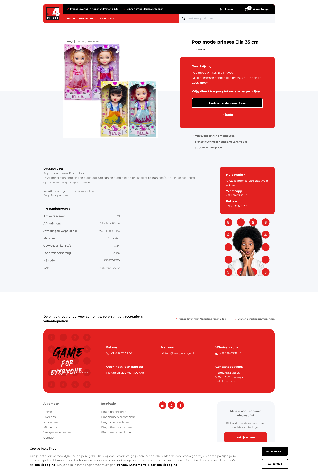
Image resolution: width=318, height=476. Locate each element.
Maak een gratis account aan (227, 102)
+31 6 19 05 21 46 (236, 195)
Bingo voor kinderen (115, 422)
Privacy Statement (131, 465)
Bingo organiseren (113, 411)
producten (94, 41)
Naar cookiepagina (162, 465)
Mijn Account (52, 427)
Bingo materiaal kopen (117, 432)
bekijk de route (225, 381)
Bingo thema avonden (116, 427)
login (229, 114)
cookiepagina (44, 465)
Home (47, 411)
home (80, 41)
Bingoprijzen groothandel (118, 417)
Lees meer (200, 82)
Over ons (49, 417)
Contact (48, 437)
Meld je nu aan (245, 437)
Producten (50, 422)
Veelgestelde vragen (57, 432)
